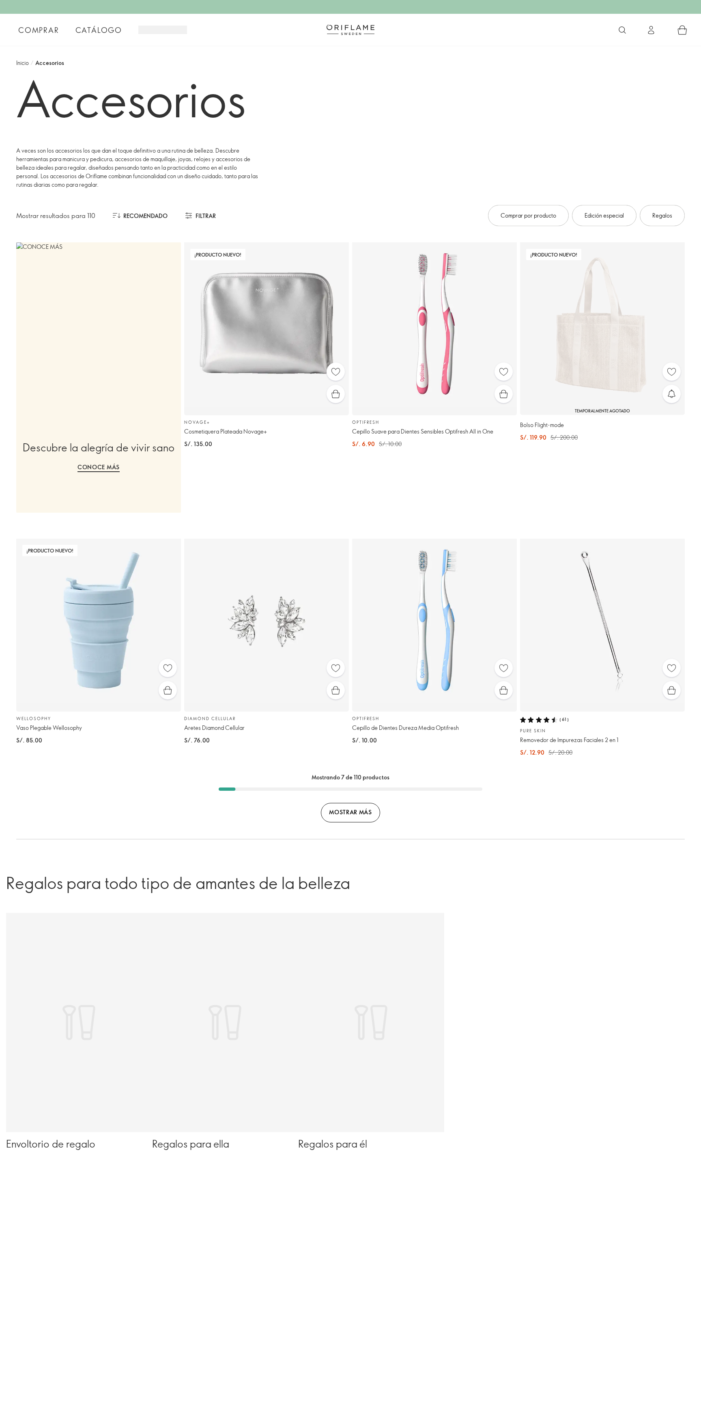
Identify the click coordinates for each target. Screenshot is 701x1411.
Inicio (22, 63)
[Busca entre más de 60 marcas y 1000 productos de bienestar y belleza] (622, 30)
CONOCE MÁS (98, 467)
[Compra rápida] (336, 394)
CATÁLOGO (98, 30)
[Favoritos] (336, 371)
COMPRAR (38, 30)
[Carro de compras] (682, 30)
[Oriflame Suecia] (350, 29)
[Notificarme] (671, 394)
